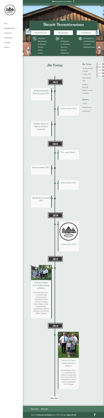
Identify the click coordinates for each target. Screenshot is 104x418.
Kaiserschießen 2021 (41, 167)
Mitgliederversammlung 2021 (42, 199)
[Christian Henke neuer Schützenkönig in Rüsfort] (41, 272)
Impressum (44, 409)
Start (5, 23)
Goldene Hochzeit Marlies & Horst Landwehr (41, 126)
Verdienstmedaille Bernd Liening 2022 (41, 92)
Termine (6, 47)
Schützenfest (8, 33)
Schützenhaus (8, 38)
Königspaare (63, 32)
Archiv (84, 103)
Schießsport (86, 32)
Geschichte (7, 42)
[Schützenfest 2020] (68, 231)
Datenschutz (34, 409)
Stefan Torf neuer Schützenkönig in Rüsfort (68, 363)
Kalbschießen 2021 (68, 182)
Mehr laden (53, 398)
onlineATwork (71, 415)
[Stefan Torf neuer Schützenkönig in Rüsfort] (68, 345)
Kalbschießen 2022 (68, 108)
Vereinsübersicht (9, 28)
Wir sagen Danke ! (68, 152)
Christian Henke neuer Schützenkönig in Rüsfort (41, 285)
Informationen (41, 32)
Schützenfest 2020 (68, 244)
